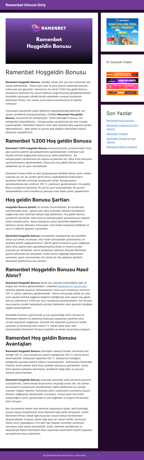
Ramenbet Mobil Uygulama (121, 147)
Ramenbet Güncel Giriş (26, 5)
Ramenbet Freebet (117, 133)
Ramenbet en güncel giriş (72, 286)
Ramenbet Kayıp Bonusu (120, 120)
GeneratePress (93, 455)
